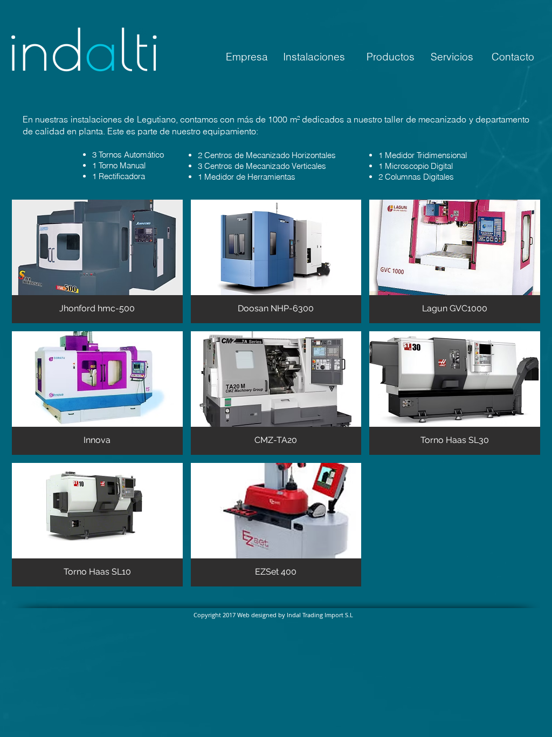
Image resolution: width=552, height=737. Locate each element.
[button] (97, 261)
